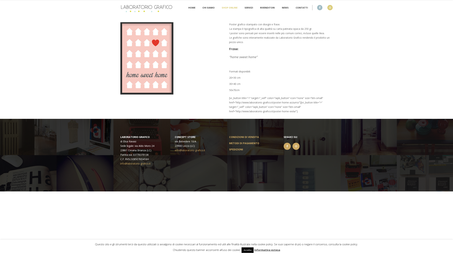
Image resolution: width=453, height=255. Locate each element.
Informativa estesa (267, 250)
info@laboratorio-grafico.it (135, 163)
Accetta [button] (247, 250)
